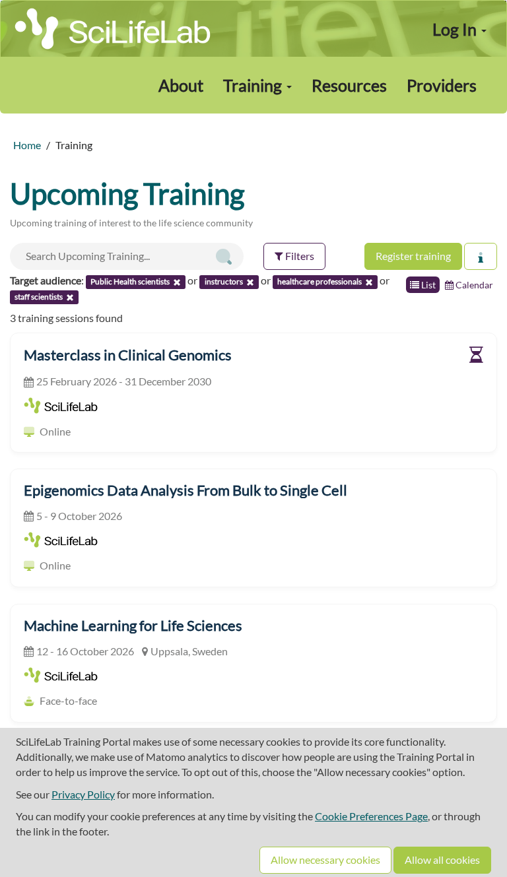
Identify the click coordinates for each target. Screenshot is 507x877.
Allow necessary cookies (325, 859)
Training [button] (254, 85)
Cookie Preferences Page (371, 816)
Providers (442, 85)
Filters (298, 255)
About (180, 85)
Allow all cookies (442, 859)
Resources (349, 85)
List (427, 284)
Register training (413, 255)
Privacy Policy (83, 794)
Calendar (473, 284)
